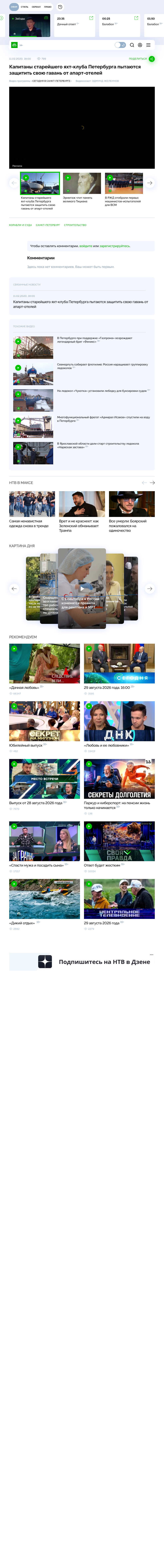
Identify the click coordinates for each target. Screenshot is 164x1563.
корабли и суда (20, 225)
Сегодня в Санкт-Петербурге (51, 81)
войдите (85, 246)
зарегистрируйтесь (115, 246)
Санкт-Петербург (48, 225)
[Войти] (140, 45)
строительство (75, 225)
